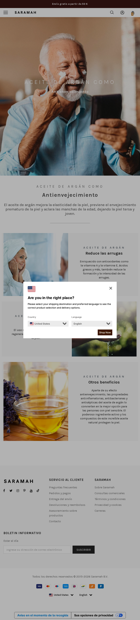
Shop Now (105, 332)
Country (32, 317)
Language (76, 317)
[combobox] (40, 324)
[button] (110, 288)
